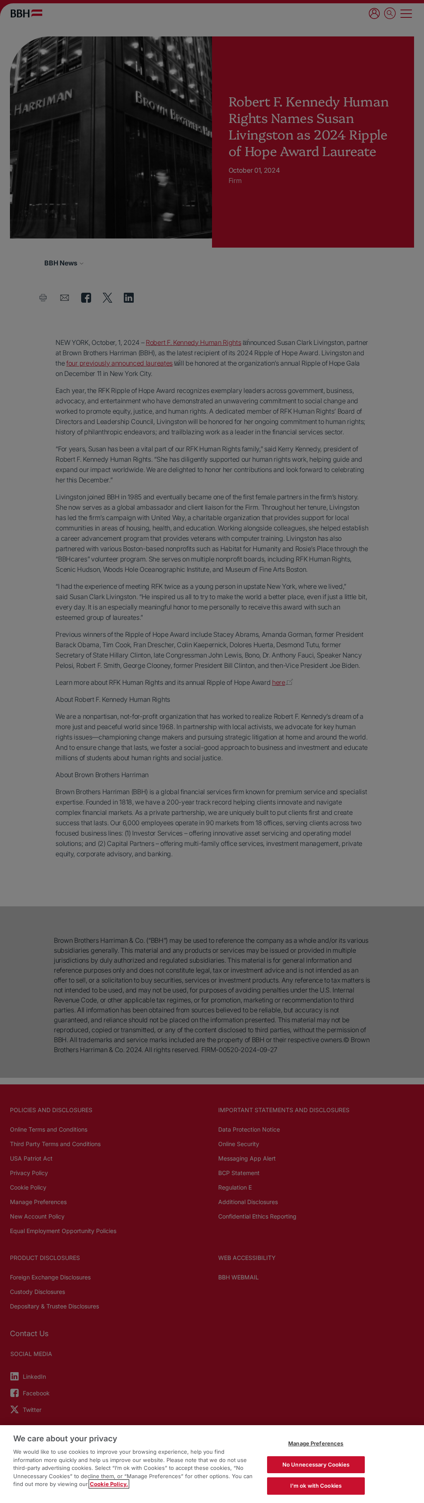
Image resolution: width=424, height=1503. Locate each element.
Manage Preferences (315, 1443)
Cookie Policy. (109, 1484)
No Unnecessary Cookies (315, 1464)
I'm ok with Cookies (316, 1485)
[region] (212, 1464)
